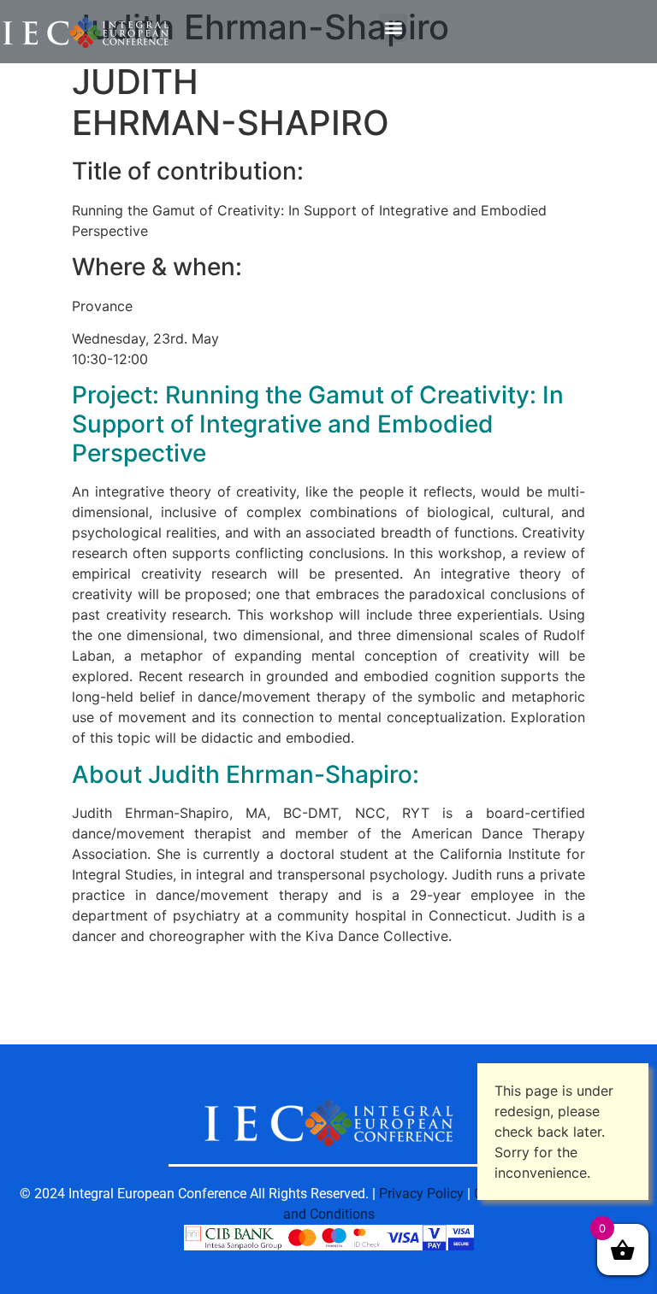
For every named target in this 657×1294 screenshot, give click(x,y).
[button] (393, 28)
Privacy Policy (421, 1193)
